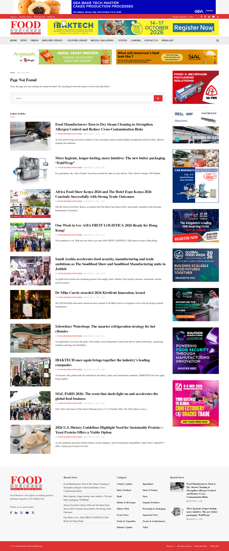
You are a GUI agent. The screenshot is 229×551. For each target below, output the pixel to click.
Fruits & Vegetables (126, 521)
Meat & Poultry (150, 490)
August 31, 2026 (92, 134)
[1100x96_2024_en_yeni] (133, 27)
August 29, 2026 (92, 201)
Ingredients (148, 483)
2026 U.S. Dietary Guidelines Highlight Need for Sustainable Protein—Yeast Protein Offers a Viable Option (109, 429)
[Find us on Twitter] (218, 16)
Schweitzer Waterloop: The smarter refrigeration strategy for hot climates (105, 328)
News (23, 40)
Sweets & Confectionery (154, 521)
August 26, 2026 (92, 297)
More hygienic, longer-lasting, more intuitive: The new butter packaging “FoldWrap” (110, 160)
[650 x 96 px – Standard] (166, 56)
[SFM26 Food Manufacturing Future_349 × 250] (196, 304)
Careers (136, 40)
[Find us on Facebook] (201, 16)
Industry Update (52, 40)
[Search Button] (218, 40)
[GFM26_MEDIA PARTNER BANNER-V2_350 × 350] (196, 350)
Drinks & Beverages (126, 502)
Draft (119, 496)
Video (145, 527)
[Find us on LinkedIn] (209, 16)
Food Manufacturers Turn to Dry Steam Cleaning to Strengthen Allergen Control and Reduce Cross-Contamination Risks (104, 126)
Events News (123, 515)
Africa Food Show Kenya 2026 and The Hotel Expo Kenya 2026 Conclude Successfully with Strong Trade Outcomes (103, 194)
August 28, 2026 (92, 235)
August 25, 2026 (92, 336)
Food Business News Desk (70, 134)
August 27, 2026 (92, 273)
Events (123, 40)
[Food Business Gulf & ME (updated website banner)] (196, 264)
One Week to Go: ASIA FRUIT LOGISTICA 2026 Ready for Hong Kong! (106, 227)
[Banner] (61, 56)
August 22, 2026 (92, 437)
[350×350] (196, 403)
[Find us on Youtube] (213, 16)
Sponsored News (150, 515)
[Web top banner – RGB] (114, 6)
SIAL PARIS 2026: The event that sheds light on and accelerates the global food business (106, 396)
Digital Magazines (102, 40)
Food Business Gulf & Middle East (29, 546)
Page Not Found (23, 72)
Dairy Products (124, 490)
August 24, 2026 (92, 403)
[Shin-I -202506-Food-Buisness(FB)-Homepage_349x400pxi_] (196, 175)
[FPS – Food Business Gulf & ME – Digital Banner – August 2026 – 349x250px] (196, 126)
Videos (34, 40)
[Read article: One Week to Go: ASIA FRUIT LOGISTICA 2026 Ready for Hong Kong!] (30, 237)
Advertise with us (25, 16)
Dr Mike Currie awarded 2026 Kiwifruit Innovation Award (100, 292)
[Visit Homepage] (25, 27)
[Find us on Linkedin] (16, 513)
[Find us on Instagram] (205, 16)
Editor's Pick (123, 508)
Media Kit (51, 16)
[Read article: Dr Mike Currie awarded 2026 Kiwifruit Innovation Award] (30, 304)
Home (13, 40)
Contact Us (151, 40)
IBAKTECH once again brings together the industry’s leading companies (102, 362)
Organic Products (151, 502)
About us (13, 16)
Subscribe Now (39, 16)
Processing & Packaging (154, 508)
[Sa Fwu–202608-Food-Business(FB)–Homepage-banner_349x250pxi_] (196, 86)
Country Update (77, 40)
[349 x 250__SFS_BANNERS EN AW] (196, 225)
